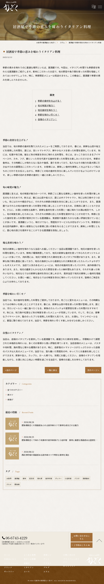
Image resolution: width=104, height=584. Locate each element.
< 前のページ (11, 370)
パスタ (77, 478)
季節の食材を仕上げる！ (50, 100)
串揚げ (10, 399)
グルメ (8, 484)
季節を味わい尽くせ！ (48, 114)
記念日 (31, 478)
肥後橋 (17, 484)
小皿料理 (68, 478)
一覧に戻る (52, 370)
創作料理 (49, 478)
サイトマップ (69, 566)
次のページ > (93, 370)
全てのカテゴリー (15, 389)
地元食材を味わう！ (47, 110)
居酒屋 (17, 478)
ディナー (58, 478)
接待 (24, 478)
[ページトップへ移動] (99, 540)
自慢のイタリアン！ (47, 119)
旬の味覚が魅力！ (46, 105)
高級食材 (86, 478)
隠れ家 (39, 478)
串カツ (10, 394)
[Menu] (100, 7)
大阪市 (8, 478)
